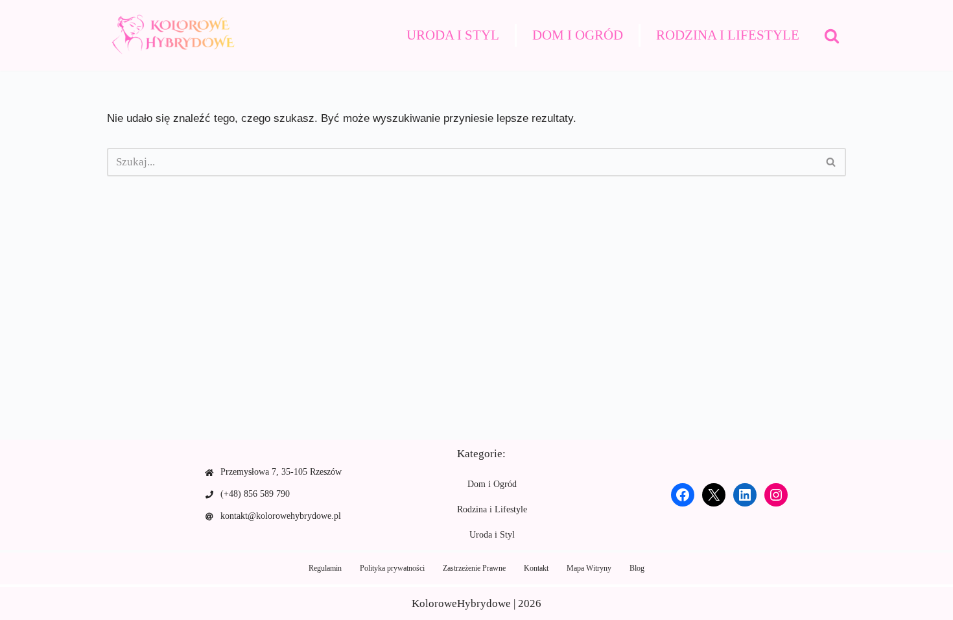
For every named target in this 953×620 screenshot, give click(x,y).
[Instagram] (776, 495)
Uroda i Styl (452, 35)
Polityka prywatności (392, 568)
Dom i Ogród (577, 35)
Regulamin (325, 568)
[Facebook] (682, 495)
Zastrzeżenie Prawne (474, 568)
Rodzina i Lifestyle (727, 35)
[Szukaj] (832, 35)
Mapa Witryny (589, 568)
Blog (636, 568)
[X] (713, 495)
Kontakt (536, 568)
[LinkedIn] (745, 495)
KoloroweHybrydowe (461, 603)
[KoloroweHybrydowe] (172, 35)
